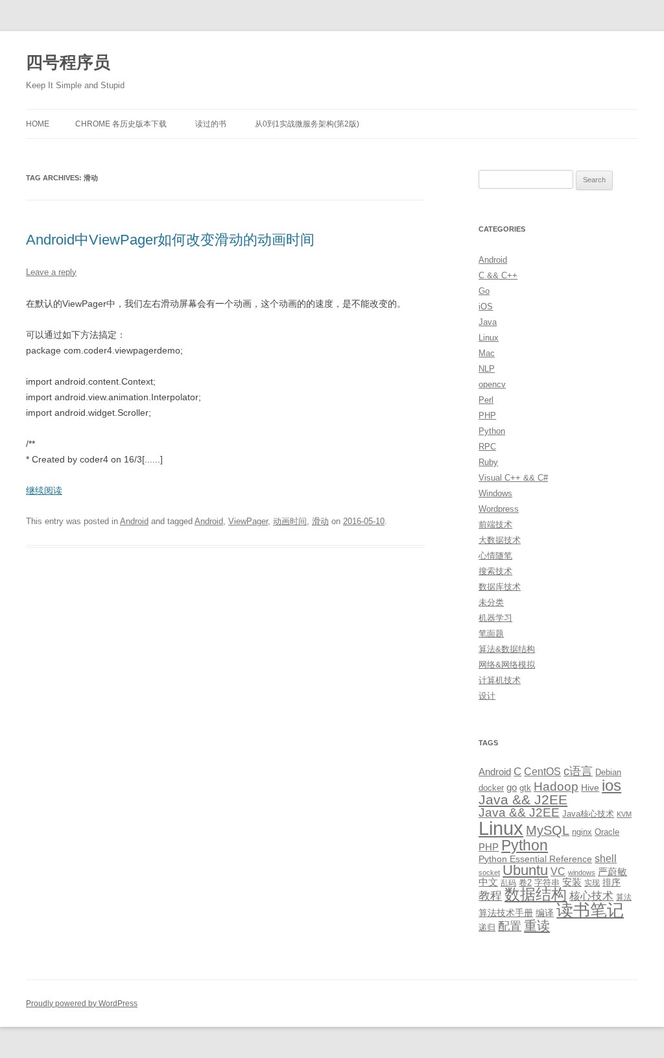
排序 (611, 882)
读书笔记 (590, 910)
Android (134, 521)
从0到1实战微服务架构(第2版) (307, 123)
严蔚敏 (612, 871)
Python (492, 431)
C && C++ (498, 275)
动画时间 (290, 521)
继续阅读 (44, 490)
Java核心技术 (588, 814)
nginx (582, 832)
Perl (486, 400)
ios (611, 785)
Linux (489, 338)
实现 (592, 882)
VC (558, 871)
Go (484, 291)
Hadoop (556, 786)
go (511, 787)
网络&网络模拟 (507, 664)
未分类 (491, 602)
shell (606, 858)
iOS (486, 306)
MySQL (547, 830)
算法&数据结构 (507, 649)
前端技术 (495, 524)
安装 (572, 882)
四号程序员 (68, 62)
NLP (487, 369)
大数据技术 (500, 540)
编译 (545, 913)
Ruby (488, 462)
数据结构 (535, 894)
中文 (488, 882)
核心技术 (591, 896)
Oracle (607, 832)
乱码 (508, 882)
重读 (537, 926)
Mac (487, 353)
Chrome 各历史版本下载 (121, 123)
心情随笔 (495, 555)
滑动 (320, 521)
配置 (509, 926)
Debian (608, 772)
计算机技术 (500, 680)
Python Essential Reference (535, 859)
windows (581, 872)
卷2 (525, 882)
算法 (624, 897)
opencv (492, 384)
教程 (490, 895)
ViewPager (248, 521)
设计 (487, 696)
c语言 (578, 771)
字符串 (547, 882)
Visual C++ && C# (513, 478)
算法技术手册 (506, 913)
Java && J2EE (523, 799)
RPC (487, 446)
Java (488, 322)
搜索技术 (495, 571)
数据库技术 (500, 587)
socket (489, 872)
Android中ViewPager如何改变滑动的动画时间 (170, 240)
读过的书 (210, 123)
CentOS (542, 771)
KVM (624, 814)
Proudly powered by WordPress (81, 1003)
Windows (495, 493)
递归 (487, 927)
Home (37, 123)
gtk (525, 788)
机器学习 (495, 618)
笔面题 (491, 633)
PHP (487, 415)
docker (491, 788)
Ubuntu (525, 870)
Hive (590, 787)
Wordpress (499, 509)
